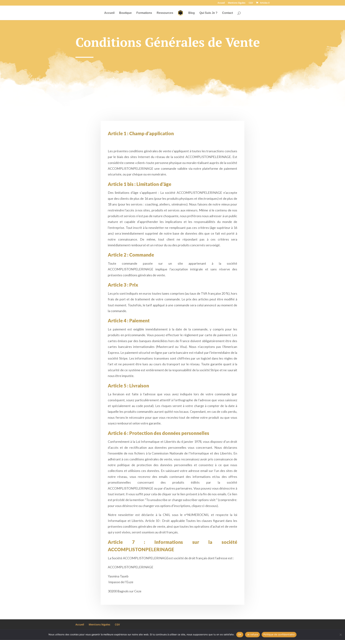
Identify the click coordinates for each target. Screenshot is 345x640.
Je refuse (252, 634)
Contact (227, 13)
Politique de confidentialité (279, 634)
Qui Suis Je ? (208, 13)
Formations (144, 13)
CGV (251, 3)
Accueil (221, 3)
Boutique (125, 13)
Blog (191, 13)
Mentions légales (236, 3)
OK (240, 634)
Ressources (165, 13)
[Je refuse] (340, 634)
